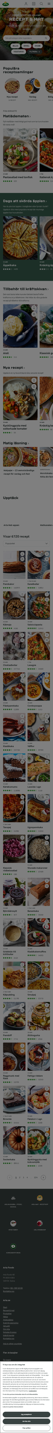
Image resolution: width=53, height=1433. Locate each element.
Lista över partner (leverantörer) (13, 1407)
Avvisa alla (26, 1421)
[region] (26, 1397)
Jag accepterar (26, 1414)
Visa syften (26, 1428)
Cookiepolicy (33, 1391)
